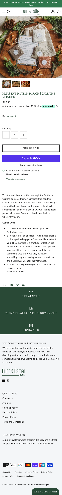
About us (6, 403)
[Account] (52, 12)
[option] (31, 47)
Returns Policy (9, 412)
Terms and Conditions (13, 421)
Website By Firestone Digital (38, 484)
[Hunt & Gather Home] (31, 12)
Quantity (6, 128)
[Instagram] (8, 381)
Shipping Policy (10, 407)
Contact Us (7, 398)
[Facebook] (3, 381)
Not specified (12, 116)
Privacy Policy (9, 417)
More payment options (31, 165)
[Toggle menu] (3, 12)
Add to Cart (31, 148)
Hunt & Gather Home (17, 484)
